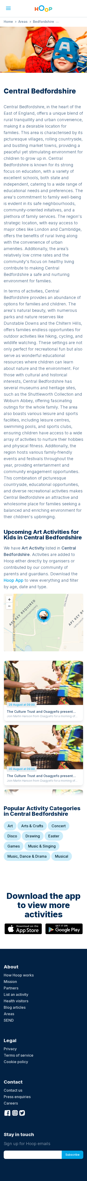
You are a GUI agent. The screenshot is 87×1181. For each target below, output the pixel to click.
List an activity (16, 994)
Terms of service (18, 1055)
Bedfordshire (43, 21)
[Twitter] (22, 1112)
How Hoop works (19, 975)
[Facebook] (7, 1112)
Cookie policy (16, 1061)
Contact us (13, 1090)
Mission (10, 981)
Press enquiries (17, 1096)
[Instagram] (15, 1112)
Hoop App (13, 580)
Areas (23, 21)
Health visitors (16, 1001)
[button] (8, 8)
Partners (11, 988)
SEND (9, 1020)
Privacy (10, 1049)
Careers (11, 1103)
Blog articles (15, 1007)
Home (8, 21)
